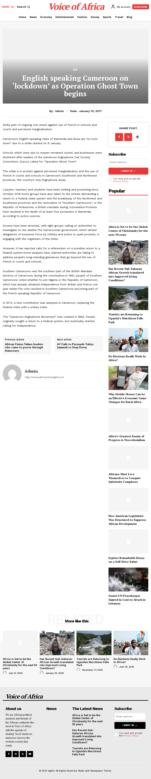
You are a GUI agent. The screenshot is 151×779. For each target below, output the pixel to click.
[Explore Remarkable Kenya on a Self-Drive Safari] (128, 541)
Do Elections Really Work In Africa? (127, 358)
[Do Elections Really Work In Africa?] (128, 340)
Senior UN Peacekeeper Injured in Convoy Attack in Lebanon (127, 599)
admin (59, 111)
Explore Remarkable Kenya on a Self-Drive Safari (126, 560)
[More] (137, 137)
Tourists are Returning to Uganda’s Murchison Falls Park (126, 318)
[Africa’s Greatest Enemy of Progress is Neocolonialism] (128, 420)
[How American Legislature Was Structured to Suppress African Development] (128, 500)
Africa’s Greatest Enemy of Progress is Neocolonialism (127, 438)
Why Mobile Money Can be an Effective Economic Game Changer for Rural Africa (127, 398)
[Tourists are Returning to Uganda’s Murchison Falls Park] (128, 298)
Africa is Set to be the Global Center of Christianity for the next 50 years (128, 230)
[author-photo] (5, 673)
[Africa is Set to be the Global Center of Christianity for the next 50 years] (128, 210)
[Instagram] (16, 754)
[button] (24, 7)
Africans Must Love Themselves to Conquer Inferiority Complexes (125, 478)
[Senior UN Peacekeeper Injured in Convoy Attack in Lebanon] (128, 579)
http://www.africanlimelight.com (44, 377)
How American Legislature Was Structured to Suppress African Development (127, 519)
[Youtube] (30, 754)
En (75, 69)
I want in (126, 171)
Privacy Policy (120, 181)
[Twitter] (128, 137)
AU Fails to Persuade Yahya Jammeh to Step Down (75, 346)
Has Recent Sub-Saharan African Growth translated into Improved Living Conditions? (126, 274)
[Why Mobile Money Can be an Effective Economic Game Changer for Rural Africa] (128, 378)
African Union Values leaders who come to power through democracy (24, 347)
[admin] (12, 373)
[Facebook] (119, 137)
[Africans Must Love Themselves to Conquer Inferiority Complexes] (128, 458)
